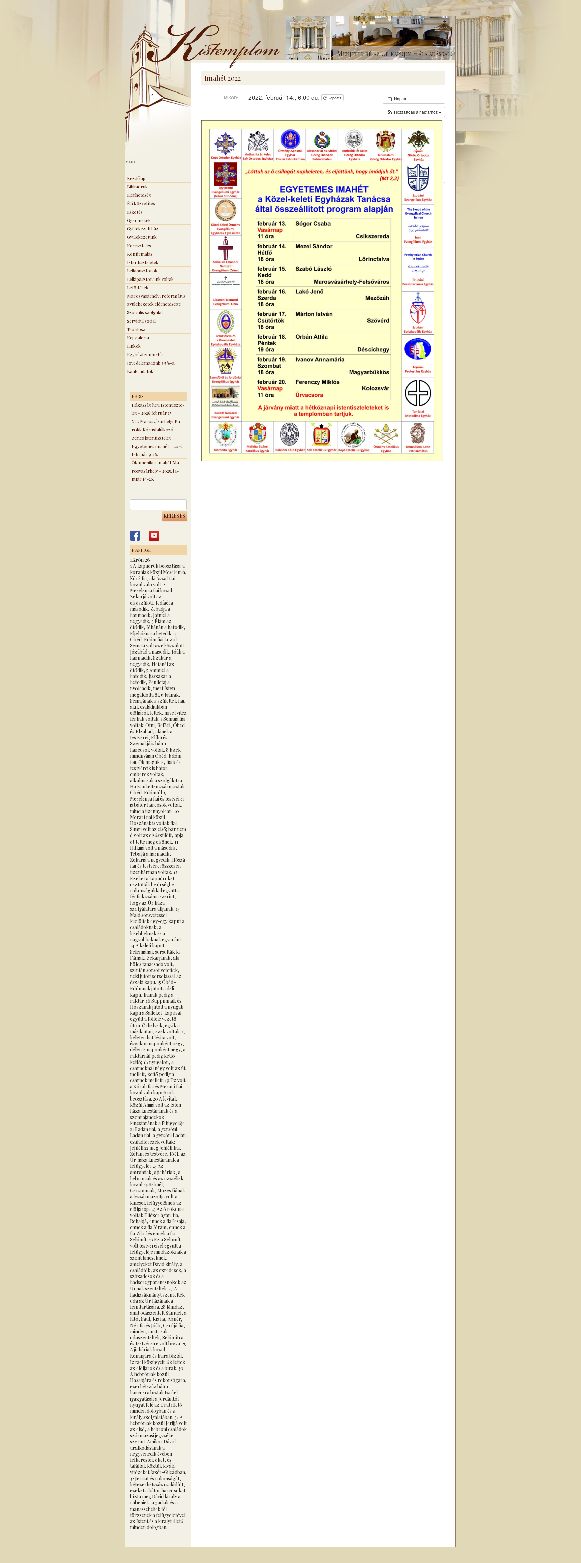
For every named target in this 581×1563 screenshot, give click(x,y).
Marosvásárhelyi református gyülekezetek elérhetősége (156, 300)
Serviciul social (141, 321)
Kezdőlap (136, 178)
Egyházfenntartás (145, 354)
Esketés (135, 212)
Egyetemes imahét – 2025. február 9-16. (157, 450)
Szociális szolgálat (145, 312)
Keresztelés (139, 245)
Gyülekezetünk (142, 237)
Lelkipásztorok (142, 270)
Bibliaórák (137, 186)
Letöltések (137, 287)
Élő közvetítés (141, 203)
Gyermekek (139, 220)
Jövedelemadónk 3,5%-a (151, 363)
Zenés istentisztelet (151, 438)
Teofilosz (136, 329)
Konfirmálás (139, 254)
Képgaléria (138, 337)
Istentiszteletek (142, 262)
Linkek (134, 346)
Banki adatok (140, 371)
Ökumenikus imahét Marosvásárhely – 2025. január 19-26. (156, 471)
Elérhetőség (139, 195)
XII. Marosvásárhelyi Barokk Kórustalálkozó (157, 425)
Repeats (334, 97)
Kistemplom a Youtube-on (154, 536)
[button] (414, 112)
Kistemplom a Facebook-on (135, 536)
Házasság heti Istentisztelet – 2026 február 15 (158, 409)
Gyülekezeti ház (142, 228)
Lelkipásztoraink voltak (150, 279)
